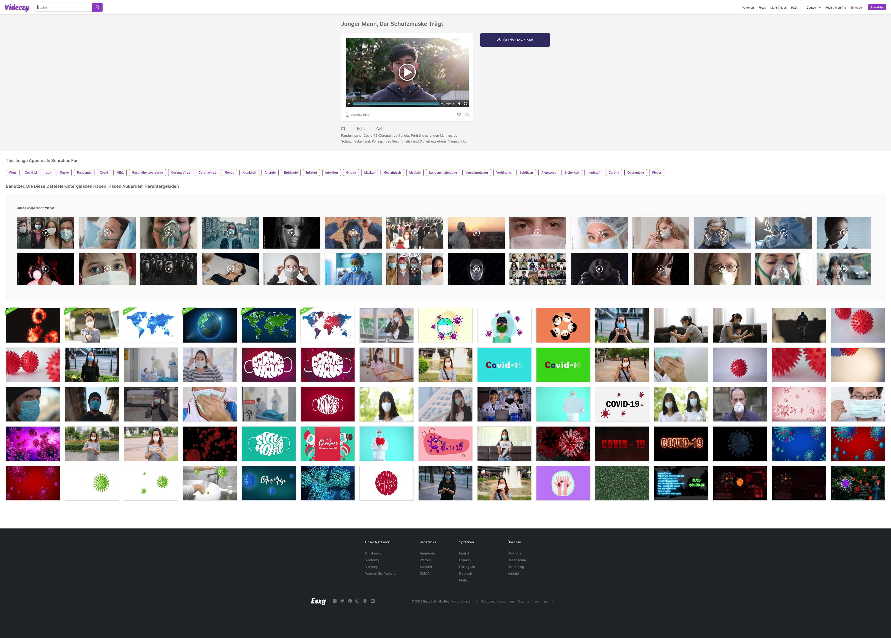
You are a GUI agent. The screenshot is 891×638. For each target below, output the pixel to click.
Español (465, 560)
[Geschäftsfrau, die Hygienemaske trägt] (386, 325)
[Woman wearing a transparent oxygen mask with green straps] (783, 270)
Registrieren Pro (835, 7)
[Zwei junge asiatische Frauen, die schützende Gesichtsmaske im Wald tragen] (681, 404)
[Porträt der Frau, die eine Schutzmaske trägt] (92, 364)
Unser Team (516, 560)
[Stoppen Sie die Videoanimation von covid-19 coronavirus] (92, 483)
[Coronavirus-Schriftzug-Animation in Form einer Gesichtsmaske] (269, 364)
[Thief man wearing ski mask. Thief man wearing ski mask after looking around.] (599, 270)
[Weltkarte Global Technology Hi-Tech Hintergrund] (269, 325)
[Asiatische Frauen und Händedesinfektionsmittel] (151, 443)
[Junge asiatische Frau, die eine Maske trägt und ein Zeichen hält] (504, 443)
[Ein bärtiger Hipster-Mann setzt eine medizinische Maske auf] (151, 404)
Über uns (514, 553)
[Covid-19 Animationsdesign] (563, 364)
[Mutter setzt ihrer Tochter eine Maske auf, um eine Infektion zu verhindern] (681, 325)
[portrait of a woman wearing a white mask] (291, 234)
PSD (794, 7)
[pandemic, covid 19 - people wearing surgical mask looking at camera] (537, 270)
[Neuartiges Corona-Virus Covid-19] (740, 443)
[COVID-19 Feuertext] (681, 443)
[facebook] (334, 601)
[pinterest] (350, 601)
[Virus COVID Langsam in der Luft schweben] (210, 443)
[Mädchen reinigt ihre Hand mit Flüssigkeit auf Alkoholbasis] (445, 483)
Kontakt (513, 573)
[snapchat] (365, 601)
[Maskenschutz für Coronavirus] (563, 325)
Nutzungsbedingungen (497, 601)
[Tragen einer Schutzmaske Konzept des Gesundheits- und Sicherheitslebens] (622, 364)
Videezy (371, 567)
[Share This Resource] (467, 114)
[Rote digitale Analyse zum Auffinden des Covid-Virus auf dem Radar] (799, 483)
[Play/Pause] (349, 103)
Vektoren (748, 7)
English (464, 553)
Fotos (762, 7)
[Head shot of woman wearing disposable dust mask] (722, 270)
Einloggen (857, 7)
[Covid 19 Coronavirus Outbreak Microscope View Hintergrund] (33, 325)
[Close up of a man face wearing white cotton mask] (537, 234)
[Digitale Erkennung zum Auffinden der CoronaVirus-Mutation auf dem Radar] (740, 483)
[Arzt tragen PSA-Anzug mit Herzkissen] (386, 443)
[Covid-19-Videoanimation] (858, 443)
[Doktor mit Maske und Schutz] (504, 325)
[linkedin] (372, 601)
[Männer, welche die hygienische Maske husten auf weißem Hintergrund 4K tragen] (210, 404)
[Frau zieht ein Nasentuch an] (92, 325)
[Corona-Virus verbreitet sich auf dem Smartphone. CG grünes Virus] (622, 483)
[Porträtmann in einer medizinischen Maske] (92, 404)
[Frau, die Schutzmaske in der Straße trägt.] (445, 364)
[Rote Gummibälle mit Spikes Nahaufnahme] (799, 364)
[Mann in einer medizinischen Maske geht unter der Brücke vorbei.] (799, 325)
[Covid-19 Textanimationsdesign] (504, 364)
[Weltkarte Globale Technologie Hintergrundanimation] (151, 325)
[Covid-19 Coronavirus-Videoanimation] (151, 483)
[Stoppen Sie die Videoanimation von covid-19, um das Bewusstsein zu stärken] (33, 483)
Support (426, 567)
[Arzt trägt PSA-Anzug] (563, 404)
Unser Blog (515, 567)
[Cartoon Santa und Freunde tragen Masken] (327, 443)
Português (467, 567)
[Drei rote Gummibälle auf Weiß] (858, 325)
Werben (426, 560)
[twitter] (342, 601)
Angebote (427, 553)
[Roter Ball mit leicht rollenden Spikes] (858, 364)
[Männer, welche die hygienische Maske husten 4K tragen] (681, 364)
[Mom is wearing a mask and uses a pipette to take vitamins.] (660, 234)
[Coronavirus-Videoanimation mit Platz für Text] (799, 443)
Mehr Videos (778, 7)
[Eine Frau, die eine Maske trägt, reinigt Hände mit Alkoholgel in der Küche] (386, 364)
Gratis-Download (518, 40)
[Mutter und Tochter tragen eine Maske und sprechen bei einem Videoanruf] (740, 325)
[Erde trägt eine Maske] (445, 325)
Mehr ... (465, 580)
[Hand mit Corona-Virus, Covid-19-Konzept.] (563, 483)
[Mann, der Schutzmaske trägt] (858, 404)
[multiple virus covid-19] (33, 443)
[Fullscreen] (466, 103)
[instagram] (357, 601)
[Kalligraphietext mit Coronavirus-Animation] (269, 483)
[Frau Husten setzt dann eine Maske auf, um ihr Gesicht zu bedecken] (210, 364)
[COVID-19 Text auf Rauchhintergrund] (622, 443)
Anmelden (877, 7)
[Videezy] (17, 8)
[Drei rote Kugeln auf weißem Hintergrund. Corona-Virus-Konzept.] (33, 364)
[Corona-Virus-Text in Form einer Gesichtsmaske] (327, 364)
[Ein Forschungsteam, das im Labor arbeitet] (504, 404)
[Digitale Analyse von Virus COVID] (858, 483)
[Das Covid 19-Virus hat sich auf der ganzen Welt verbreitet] (681, 483)
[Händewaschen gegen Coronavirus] (210, 483)
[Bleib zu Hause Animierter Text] (269, 443)
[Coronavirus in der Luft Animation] (327, 483)
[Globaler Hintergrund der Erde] (210, 325)
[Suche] (97, 7)
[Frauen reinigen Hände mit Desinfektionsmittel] (92, 443)
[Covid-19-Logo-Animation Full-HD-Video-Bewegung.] (386, 483)
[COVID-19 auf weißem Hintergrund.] (622, 404)
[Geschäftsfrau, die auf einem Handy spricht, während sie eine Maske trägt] (445, 404)
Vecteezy (372, 560)
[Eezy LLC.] (318, 601)
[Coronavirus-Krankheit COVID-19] (799, 404)
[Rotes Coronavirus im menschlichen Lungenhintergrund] (563, 443)
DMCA (425, 573)
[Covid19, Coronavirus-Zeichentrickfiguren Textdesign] (445, 443)
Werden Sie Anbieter (381, 573)
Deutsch (465, 573)
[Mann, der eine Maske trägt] (740, 404)
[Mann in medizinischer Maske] (33, 404)
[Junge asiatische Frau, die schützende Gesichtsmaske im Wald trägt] (386, 404)
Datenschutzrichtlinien (534, 601)
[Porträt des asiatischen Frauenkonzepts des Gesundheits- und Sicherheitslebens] (504, 483)
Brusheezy (373, 553)
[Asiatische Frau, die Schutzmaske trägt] (622, 325)
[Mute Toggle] (460, 103)
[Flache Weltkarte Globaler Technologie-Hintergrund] (327, 325)
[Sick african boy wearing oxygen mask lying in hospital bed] (107, 234)
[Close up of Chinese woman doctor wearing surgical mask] (599, 234)
